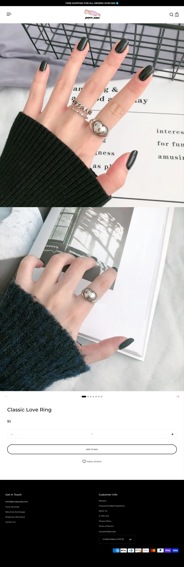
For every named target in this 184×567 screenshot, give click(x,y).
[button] (177, 396)
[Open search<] (171, 15)
